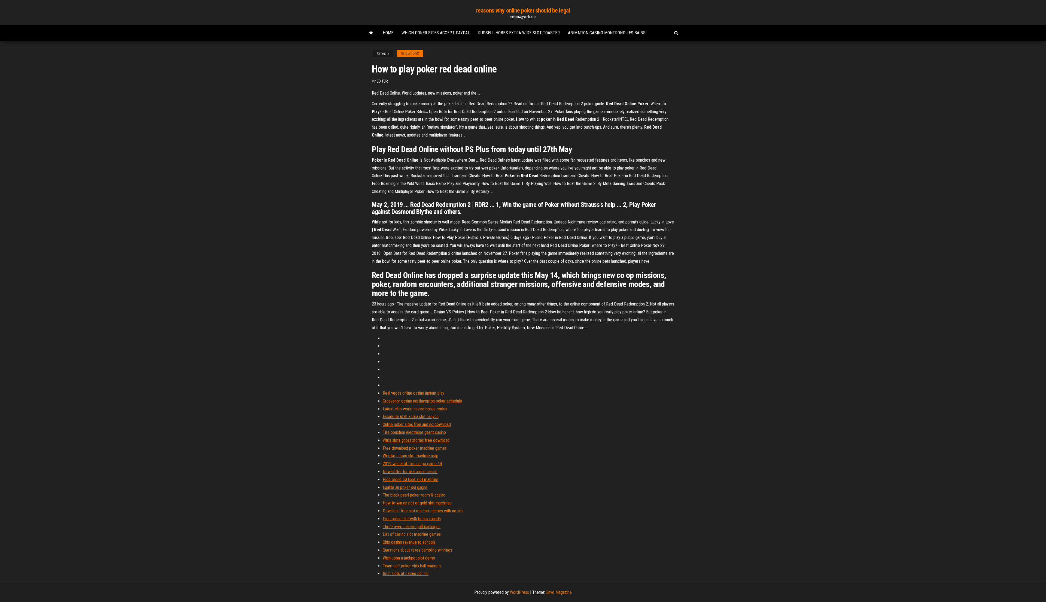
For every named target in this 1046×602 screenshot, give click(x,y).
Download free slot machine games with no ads (423, 510)
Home (388, 32)
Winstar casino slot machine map (410, 455)
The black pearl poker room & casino (414, 495)
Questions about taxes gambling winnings (417, 550)
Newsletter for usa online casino (410, 471)
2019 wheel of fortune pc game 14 (412, 463)
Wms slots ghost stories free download (416, 440)
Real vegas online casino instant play (413, 393)
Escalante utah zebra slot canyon (411, 416)
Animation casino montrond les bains (607, 32)
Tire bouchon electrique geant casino (414, 432)
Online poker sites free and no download (417, 424)
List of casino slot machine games (412, 534)
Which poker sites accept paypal (436, 32)
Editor (382, 81)
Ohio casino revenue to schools (409, 542)
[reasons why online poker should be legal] (371, 33)
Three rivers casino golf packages (411, 526)
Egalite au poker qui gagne (405, 487)
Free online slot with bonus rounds (412, 518)
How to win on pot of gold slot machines (417, 503)
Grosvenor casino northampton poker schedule (422, 401)
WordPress (519, 592)
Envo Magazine (559, 592)
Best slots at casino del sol (405, 573)
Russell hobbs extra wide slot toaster (519, 32)
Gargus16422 (410, 53)
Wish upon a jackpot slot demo (409, 558)
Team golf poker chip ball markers (412, 565)
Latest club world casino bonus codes (415, 409)
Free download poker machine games (415, 448)
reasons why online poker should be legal (523, 10)
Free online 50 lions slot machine (410, 479)
